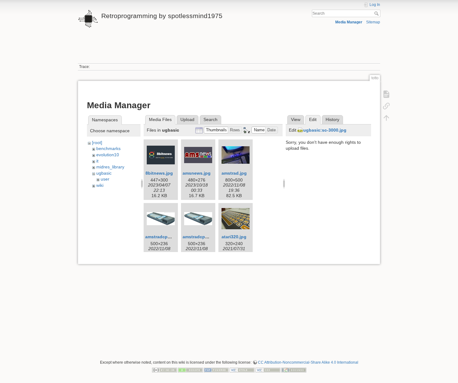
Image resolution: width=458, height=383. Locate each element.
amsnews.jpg (197, 173)
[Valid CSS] (267, 369)
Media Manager (348, 22)
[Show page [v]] (386, 94)
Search (377, 13)
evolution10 (107, 154)
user (105, 179)
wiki (99, 185)
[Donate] (190, 369)
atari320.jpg (234, 236)
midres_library (110, 166)
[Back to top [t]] (386, 118)
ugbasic (104, 173)
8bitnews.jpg (159, 173)
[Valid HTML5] (242, 369)
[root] (97, 142)
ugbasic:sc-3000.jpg (324, 130)
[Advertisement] (229, 49)
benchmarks (108, 148)
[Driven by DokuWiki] (293, 369)
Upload (187, 119)
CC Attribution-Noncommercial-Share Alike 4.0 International (308, 362)
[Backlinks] (386, 106)
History (332, 119)
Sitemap (373, 22)
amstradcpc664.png (166, 236)
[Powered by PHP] (216, 369)
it (97, 160)
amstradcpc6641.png (205, 236)
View (295, 119)
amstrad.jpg (234, 173)
